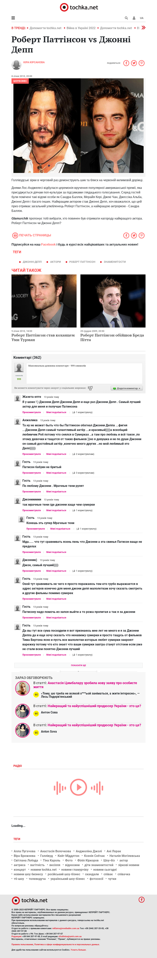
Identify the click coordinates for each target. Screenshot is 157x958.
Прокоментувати (31, 412)
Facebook (48, 244)
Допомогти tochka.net (46, 28)
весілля (54, 865)
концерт (20, 869)
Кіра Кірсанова (34, 62)
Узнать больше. (78, 950)
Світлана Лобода (26, 860)
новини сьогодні (105, 869)
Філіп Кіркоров (88, 860)
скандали (92, 874)
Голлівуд (46, 856)
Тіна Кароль (51, 860)
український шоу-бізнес (68, 879)
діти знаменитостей (98, 865)
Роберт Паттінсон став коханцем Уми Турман (43, 337)
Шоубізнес (20, 81)
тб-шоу (19, 879)
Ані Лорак (114, 851)
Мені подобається (56, 412)
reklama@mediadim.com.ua (65, 928)
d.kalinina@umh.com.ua (70, 936)
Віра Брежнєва (24, 856)
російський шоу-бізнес (64, 874)
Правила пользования (22, 944)
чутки (112, 879)
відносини (72, 865)
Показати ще (78, 665)
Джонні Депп (32, 261)
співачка (124, 874)
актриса (19, 865)
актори (55, 261)
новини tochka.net (43, 869)
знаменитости (115, 261)
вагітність (37, 865)
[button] (134, 18)
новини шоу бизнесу (28, 874)
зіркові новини (128, 865)
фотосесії (96, 879)
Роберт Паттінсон (82, 261)
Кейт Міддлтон (68, 856)
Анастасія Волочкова (55, 851)
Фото (69, 860)
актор (123, 860)
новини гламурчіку (74, 869)
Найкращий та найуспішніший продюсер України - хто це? (94, 706)
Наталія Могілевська (125, 856)
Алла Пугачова (24, 851)
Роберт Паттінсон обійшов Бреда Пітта (112, 337)
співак (108, 874)
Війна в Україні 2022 (81, 28)
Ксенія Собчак (94, 856)
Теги (17, 839)
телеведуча (37, 879)
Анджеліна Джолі (89, 851)
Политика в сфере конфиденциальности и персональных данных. (67, 944)
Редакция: (16, 936)
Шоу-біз (109, 860)
